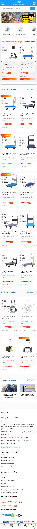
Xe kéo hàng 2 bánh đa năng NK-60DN (8, 63)
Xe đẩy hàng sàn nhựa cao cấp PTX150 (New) (27, 232)
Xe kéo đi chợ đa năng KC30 (26, 317)
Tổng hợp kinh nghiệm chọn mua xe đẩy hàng (27, 394)
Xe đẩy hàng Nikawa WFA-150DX (27, 114)
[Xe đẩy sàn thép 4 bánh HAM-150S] (27, 52)
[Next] (35, 61)
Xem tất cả (30, 89)
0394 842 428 (12, 490)
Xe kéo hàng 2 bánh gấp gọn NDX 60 (9, 317)
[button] (3, 3)
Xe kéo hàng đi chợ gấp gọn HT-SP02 (8, 356)
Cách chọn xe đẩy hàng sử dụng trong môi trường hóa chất (9, 395)
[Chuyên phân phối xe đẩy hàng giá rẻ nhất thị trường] (18, 3)
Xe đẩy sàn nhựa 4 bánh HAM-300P (9, 193)
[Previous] (2, 61)
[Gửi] (32, 8)
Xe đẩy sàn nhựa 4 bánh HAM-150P (9, 154)
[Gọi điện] (18, 524)
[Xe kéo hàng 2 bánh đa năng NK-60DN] (9, 52)
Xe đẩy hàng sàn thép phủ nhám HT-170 (27, 154)
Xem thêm (30, 380)
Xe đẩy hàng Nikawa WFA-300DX (9, 271)
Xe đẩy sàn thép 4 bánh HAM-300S (26, 193)
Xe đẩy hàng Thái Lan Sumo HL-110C (26, 271)
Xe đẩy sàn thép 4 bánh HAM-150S (26, 63)
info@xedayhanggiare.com (13, 447)
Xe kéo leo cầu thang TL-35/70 (27, 356)
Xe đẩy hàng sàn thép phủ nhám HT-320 (9, 232)
